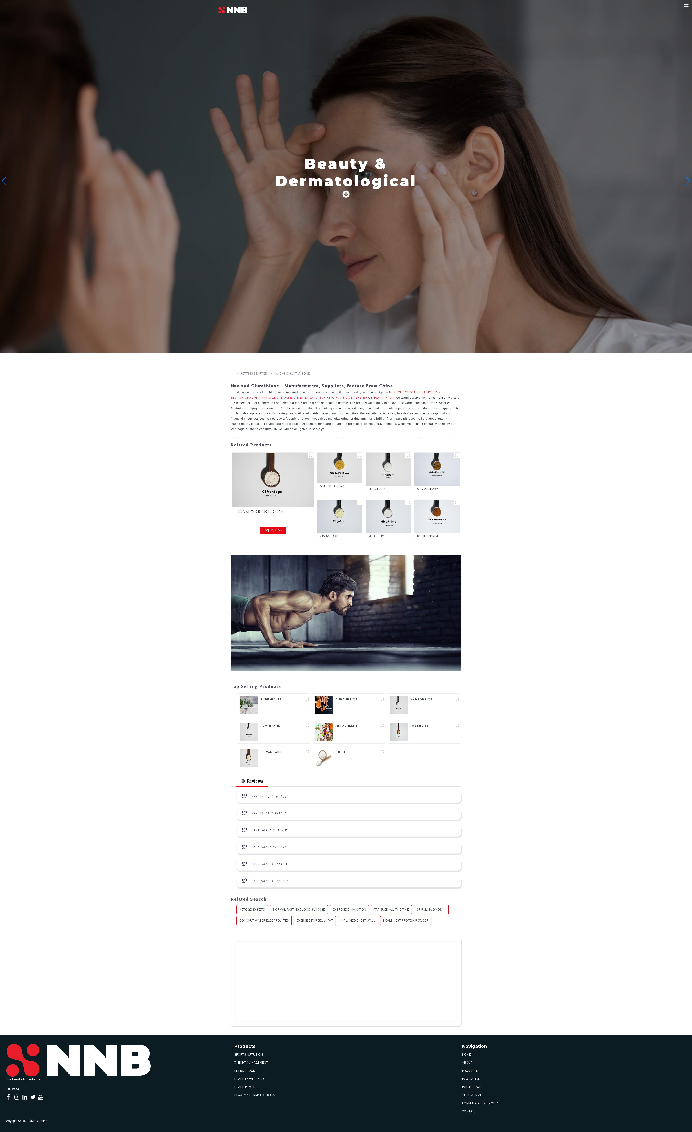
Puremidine (270, 699)
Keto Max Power (341, 397)
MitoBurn (377, 488)
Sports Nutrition (248, 1054)
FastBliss (419, 725)
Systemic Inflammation (375, 397)
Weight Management (251, 1062)
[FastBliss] (399, 731)
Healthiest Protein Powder (405, 920)
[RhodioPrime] (437, 516)
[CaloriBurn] (437, 469)
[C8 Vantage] (249, 757)
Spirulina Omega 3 (431, 909)
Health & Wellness (249, 1079)
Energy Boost (245, 1070)
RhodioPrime (428, 536)
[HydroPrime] (399, 705)
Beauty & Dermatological (255, 1095)
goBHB (341, 752)
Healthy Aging (246, 1087)
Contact (469, 1111)
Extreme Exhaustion (349, 909)
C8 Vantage (271, 752)
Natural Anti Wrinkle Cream (263, 397)
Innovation (471, 1079)
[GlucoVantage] (339, 467)
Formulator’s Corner (480, 1103)
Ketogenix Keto (252, 909)
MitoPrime (378, 536)
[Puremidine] (249, 705)
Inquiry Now (273, 530)
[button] (686, 6)
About (467, 1062)
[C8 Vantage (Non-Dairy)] (273, 480)
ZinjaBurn (329, 536)
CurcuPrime (346, 699)
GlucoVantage (333, 486)
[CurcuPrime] (324, 705)
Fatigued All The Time (391, 909)
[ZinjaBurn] (339, 516)
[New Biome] (249, 731)
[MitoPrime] (388, 516)
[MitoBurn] (388, 469)
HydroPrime (421, 699)
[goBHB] (324, 757)
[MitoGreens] (324, 731)
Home (466, 1054)
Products (470, 1070)
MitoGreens (346, 725)
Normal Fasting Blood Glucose (299, 909)
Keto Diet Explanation (307, 397)
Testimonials (473, 1095)
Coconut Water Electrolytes (264, 920)
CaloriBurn (428, 488)
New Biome (270, 725)
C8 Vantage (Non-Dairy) (261, 511)
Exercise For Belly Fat (315, 920)
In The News (471, 1087)
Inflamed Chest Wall (358, 920)
